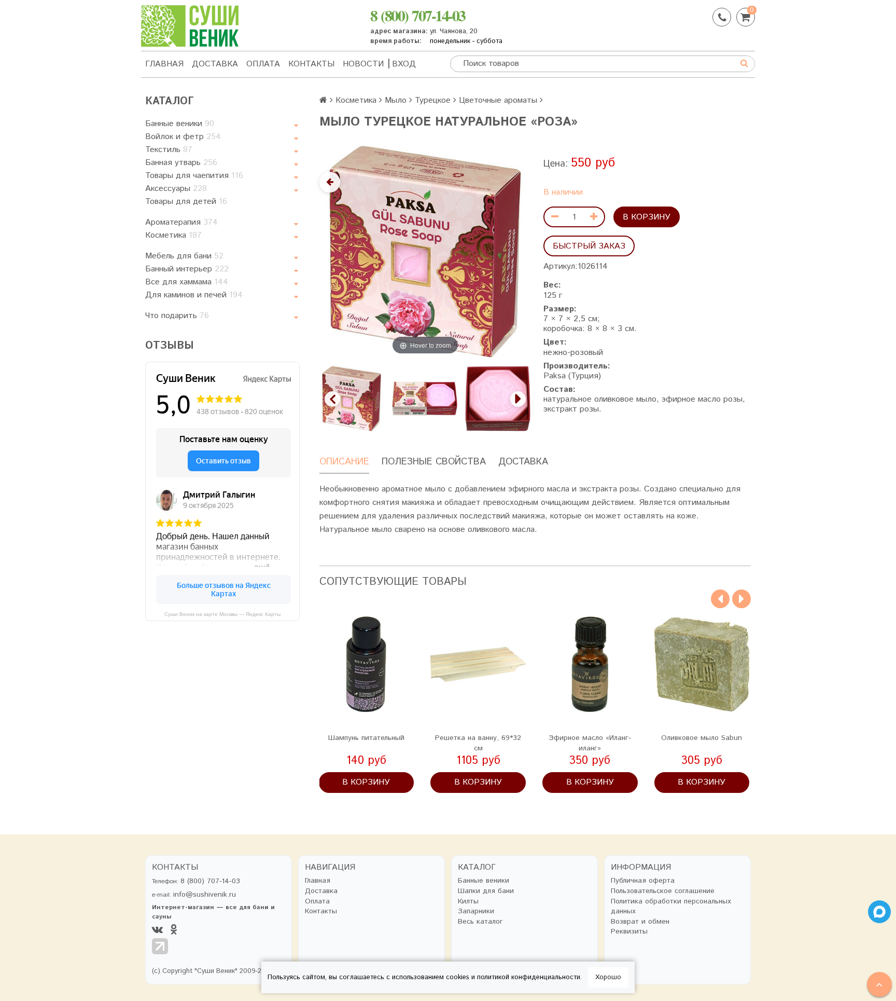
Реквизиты (629, 932)
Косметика (173, 235)
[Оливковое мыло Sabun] (702, 664)
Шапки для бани (486, 891)
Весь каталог (480, 922)
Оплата (263, 64)
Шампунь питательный (366, 738)
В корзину (646, 217)
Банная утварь (181, 163)
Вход (404, 64)
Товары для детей (186, 202)
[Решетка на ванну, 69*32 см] (478, 664)
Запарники (476, 911)
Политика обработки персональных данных (671, 907)
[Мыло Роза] (498, 398)
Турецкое (433, 100)
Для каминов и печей (194, 295)
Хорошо (608, 977)
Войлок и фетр (183, 137)
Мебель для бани (184, 256)
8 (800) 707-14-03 (417, 15)
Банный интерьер (187, 269)
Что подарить (177, 316)
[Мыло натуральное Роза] (425, 398)
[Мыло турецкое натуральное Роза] (351, 398)
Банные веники (179, 124)
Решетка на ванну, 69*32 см (478, 743)
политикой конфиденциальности (528, 977)
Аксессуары (176, 189)
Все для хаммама (186, 282)
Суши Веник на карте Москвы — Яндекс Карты (222, 614)
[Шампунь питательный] (366, 664)
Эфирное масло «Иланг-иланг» (590, 743)
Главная (164, 64)
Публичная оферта (643, 881)
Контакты (311, 64)
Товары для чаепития (194, 176)
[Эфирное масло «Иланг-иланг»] (590, 664)
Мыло (396, 100)
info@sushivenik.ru (204, 894)
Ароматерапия (181, 222)
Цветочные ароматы (498, 100)
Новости (363, 64)
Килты (468, 902)
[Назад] (329, 182)
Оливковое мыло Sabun (701, 738)
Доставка (215, 64)
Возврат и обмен (640, 922)
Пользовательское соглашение (663, 891)
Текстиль (168, 150)
